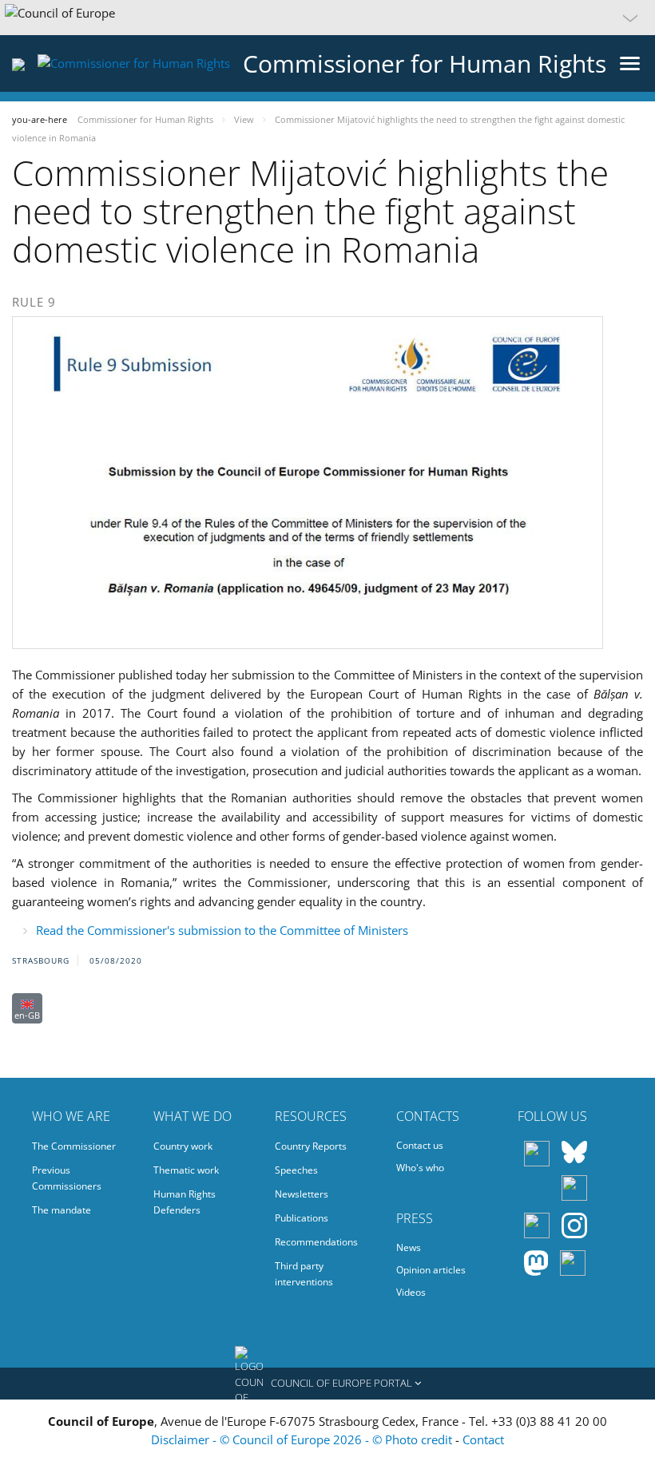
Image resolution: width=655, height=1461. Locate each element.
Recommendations (316, 1242)
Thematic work (186, 1170)
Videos (411, 1292)
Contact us (419, 1145)
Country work (182, 1146)
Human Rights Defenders (184, 1202)
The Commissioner (74, 1146)
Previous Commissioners (66, 1178)
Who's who (420, 1167)
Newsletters (301, 1194)
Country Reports (311, 1146)
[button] (327, 17)
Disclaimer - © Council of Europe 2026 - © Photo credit (303, 1439)
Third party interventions (304, 1274)
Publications (301, 1218)
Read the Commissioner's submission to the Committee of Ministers (222, 930)
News (408, 1247)
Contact (483, 1439)
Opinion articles (431, 1270)
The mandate (61, 1210)
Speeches (296, 1170)
